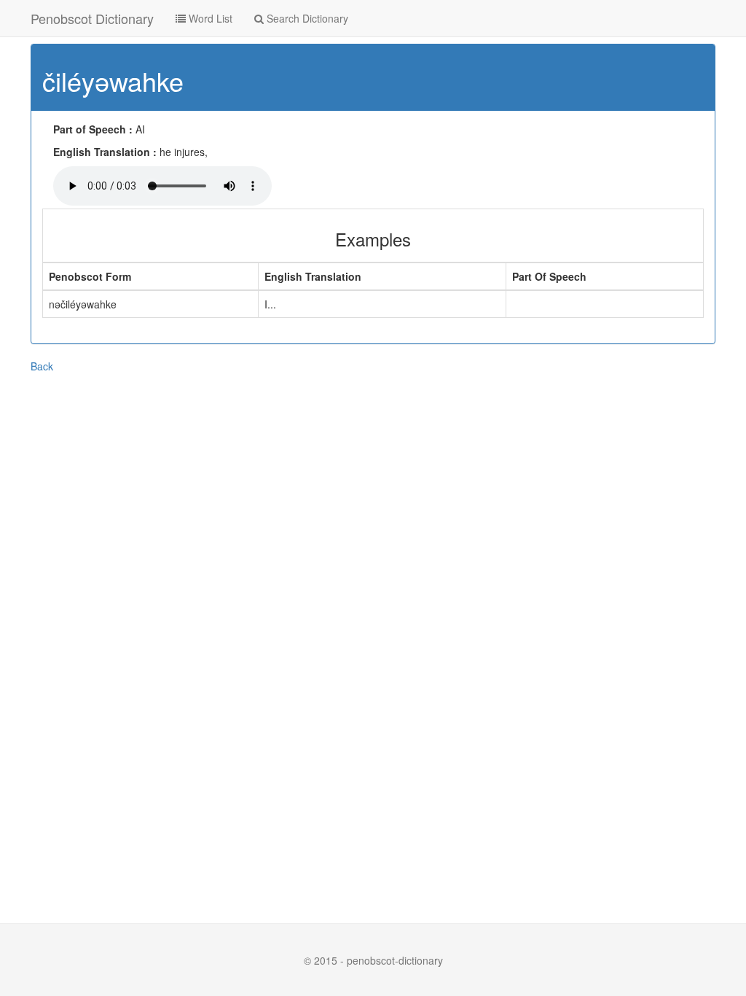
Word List (209, 18)
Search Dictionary (306, 18)
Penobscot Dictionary (92, 18)
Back (42, 366)
